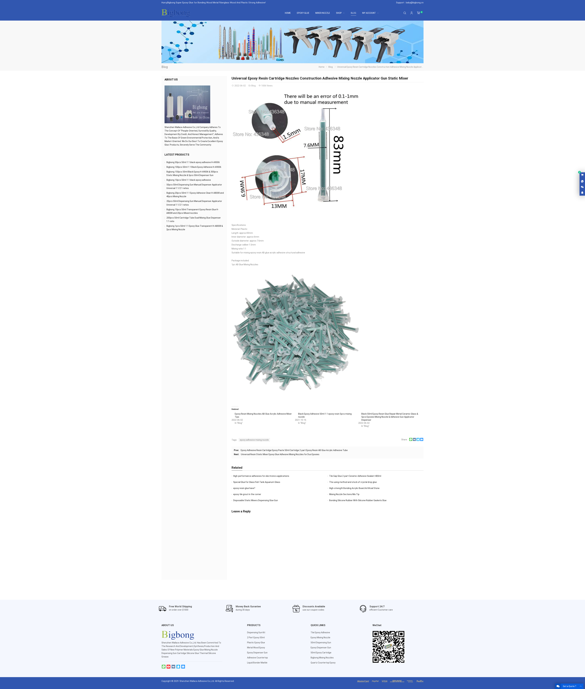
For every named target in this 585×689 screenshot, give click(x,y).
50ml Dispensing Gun (321, 642)
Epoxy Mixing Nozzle (320, 637)
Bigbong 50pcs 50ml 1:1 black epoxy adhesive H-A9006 (193, 162)
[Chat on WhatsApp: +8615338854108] (582, 181)
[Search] (404, 13)
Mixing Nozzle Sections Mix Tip (344, 494)
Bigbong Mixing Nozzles (322, 657)
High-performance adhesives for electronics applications (261, 476)
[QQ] (178, 667)
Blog (164, 67)
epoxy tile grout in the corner (247, 494)
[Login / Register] (411, 12)
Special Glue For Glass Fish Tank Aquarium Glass (256, 482)
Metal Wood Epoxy (256, 647)
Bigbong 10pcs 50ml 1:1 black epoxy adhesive (189, 180)
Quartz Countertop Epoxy (323, 662)
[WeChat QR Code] (582, 187)
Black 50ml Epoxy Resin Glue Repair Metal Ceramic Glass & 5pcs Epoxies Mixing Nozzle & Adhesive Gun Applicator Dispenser (389, 417)
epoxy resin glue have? (244, 488)
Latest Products (177, 154)
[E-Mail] (183, 667)
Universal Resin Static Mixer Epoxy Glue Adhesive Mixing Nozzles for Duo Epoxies (280, 454)
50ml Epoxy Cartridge (321, 652)
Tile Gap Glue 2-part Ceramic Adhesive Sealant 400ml (355, 476)
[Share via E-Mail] (422, 440)
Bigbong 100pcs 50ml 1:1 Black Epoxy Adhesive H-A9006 (194, 167)
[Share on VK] (414, 440)
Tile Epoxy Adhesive (320, 632)
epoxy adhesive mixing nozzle (254, 440)
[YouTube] (168, 667)
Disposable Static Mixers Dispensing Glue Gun (255, 500)
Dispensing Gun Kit (256, 632)
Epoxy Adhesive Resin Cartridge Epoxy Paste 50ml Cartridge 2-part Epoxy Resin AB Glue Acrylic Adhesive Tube (294, 450)
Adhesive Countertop (257, 657)
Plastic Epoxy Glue (256, 642)
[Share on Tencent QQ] (418, 440)
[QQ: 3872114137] (582, 192)
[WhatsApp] (163, 667)
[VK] (173, 667)
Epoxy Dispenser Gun (257, 652)
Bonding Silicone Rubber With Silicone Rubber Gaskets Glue (357, 500)
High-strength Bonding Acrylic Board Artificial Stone (354, 488)
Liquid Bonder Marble (257, 662)
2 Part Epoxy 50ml (256, 637)
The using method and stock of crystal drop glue (353, 482)
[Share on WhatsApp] (411, 440)
